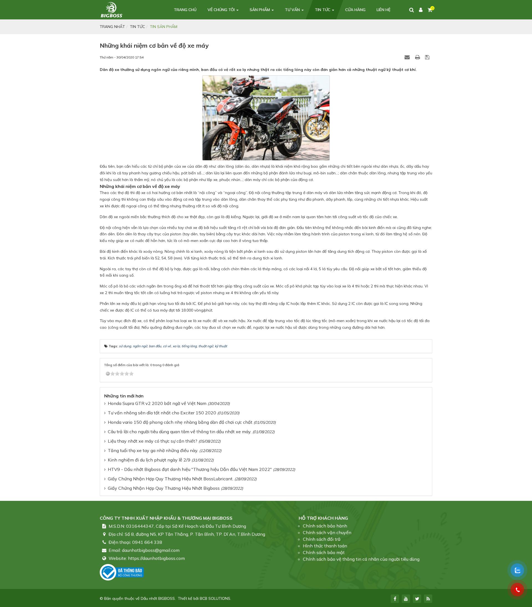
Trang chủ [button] (185, 9)
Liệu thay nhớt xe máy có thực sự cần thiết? (152, 441)
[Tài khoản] (421, 10)
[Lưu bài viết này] (428, 57)
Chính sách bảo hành (325, 526)
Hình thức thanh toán (325, 546)
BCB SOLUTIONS (215, 598)
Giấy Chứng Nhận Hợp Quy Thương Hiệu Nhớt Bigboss (164, 488)
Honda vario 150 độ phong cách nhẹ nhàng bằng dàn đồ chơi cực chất (180, 422)
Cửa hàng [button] (355, 9)
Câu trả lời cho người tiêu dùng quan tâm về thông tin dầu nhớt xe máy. (179, 431)
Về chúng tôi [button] (222, 9)
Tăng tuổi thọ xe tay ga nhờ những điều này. (153, 450)
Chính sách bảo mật (324, 552)
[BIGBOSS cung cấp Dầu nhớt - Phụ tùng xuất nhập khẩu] (111, 9)
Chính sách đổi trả (322, 539)
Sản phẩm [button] (260, 9)
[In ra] (418, 57)
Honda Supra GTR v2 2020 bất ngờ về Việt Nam (157, 403)
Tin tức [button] (323, 9)
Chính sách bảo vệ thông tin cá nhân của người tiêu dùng (361, 559)
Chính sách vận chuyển (327, 532)
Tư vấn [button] (293, 9)
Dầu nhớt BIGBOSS (158, 598)
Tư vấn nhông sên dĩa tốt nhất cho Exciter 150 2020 (162, 412)
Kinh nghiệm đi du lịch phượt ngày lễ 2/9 (149, 460)
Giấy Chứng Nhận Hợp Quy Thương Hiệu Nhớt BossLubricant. (170, 478)
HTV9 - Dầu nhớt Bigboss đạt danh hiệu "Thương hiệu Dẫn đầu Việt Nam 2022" (190, 469)
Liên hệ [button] (383, 9)
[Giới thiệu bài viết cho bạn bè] (408, 57)
